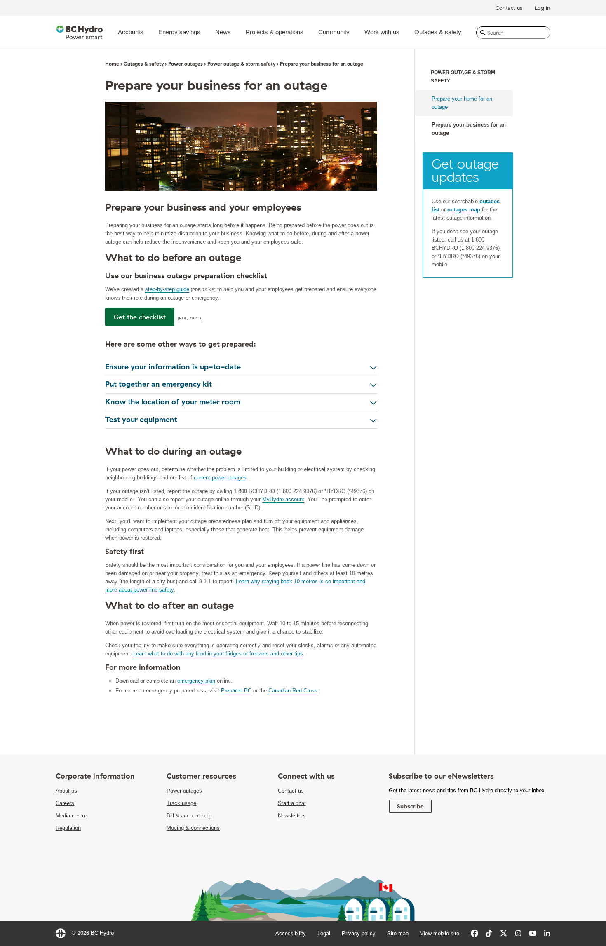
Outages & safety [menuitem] (437, 31)
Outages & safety (144, 64)
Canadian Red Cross (292, 691)
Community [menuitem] (334, 31)
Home (112, 64)
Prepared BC (236, 691)
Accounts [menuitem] (130, 31)
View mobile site (439, 933)
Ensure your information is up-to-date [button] (173, 367)
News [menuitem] (223, 31)
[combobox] (513, 32)
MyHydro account (283, 499)
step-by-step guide (167, 289)
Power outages (185, 64)
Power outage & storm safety (241, 64)
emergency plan (196, 681)
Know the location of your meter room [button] (172, 402)
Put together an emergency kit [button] (158, 384)
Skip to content (293, 1)
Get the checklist (140, 317)
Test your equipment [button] (141, 419)
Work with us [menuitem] (381, 31)
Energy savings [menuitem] (179, 31)
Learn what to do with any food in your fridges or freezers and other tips (218, 653)
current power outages (220, 477)
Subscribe (410, 806)
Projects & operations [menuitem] (274, 31)
